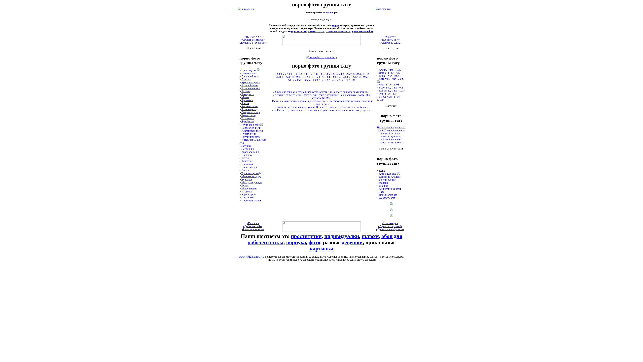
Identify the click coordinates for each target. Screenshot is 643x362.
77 (343, 79)
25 (344, 73)
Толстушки (247, 118)
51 (336, 76)
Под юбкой (247, 197)
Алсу (382, 170)
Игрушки (246, 191)
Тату (381, 191)
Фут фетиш (247, 121)
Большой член (249, 85)
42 (306, 76)
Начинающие (249, 73)
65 (303, 79)
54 (346, 76)
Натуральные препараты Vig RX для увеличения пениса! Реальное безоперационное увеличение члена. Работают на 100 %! (391, 135)
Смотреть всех (387, 197)
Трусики (246, 158)
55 (350, 76)
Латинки (246, 145)
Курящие (246, 179)
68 (313, 79)
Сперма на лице (250, 112)
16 (313, 73)
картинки (321, 249)
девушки (352, 242)
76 (340, 79)
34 (279, 76)
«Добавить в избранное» (253, 42)
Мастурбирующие (251, 182)
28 (354, 73)
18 (320, 73)
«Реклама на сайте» (390, 42)
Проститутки (249, 70)
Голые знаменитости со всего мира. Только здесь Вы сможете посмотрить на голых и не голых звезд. (322, 102)
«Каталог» (390, 36)
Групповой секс (250, 124)
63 (296, 79)
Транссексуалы (250, 173)
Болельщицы (248, 109)
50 (333, 76)
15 (310, 73)
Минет (245, 97)
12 (300, 73)
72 (326, 79)
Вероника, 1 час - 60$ (391, 87)
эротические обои (362, 31)
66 (306, 79)
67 (309, 79)
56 (353, 76)
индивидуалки (341, 236)
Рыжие (245, 170)
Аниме (245, 103)
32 (367, 73)
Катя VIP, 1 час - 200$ (391, 78)
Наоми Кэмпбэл (388, 194)
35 (283, 76)
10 (294, 73)
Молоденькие (249, 188)
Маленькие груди (251, 176)
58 (360, 76)
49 (330, 76)
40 (299, 76)
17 (317, 73)
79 (350, 79)
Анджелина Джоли (390, 188)
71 (323, 79)
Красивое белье (250, 151)
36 (286, 76)
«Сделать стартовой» (253, 39)
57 (356, 76)
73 (330, 79)
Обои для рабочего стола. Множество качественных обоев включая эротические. (321, 91)
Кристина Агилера (390, 176)
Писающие (247, 164)
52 (340, 76)
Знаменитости (249, 106)
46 (319, 76)
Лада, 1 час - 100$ (389, 84)
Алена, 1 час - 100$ (390, 69)
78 (346, 79)
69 (316, 79)
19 (324, 73)
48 (326, 76)
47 (323, 76)
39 (296, 76)
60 (366, 76)
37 (289, 76)
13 (303, 73)
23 (337, 73)
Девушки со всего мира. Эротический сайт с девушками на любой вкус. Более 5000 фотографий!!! (322, 96)
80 (353, 79)
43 (309, 76)
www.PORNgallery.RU (251, 256)
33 (276, 76)
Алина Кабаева (387, 173)
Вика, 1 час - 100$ (389, 75)
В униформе (248, 194)
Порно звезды (249, 167)
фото (314, 242)
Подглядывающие (251, 200)
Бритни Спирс (387, 179)
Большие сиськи (250, 88)
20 (327, 73)
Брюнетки (247, 100)
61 (289, 79)
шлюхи (370, 236)
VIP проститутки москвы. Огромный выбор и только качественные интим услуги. (321, 110)
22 (334, 73)
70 (319, 79)
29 (357, 73)
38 (293, 76)
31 (364, 73)
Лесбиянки (247, 148)
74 (333, 79)
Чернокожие (248, 115)
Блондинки (247, 94)
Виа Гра (383, 185)
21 (330, 73)
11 (297, 73)
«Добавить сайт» (390, 39)
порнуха (296, 242)
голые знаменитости (338, 31)
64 (299, 79)
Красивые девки (250, 82)
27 (350, 73)
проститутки (299, 31)
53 (343, 76)
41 (303, 76)
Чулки (244, 185)
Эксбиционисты (250, 136)
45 (316, 76)
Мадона (383, 182)
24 (340, 73)
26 (347, 73)
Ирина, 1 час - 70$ (389, 72)
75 (336, 79)
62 (293, 79)
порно (330, 12)
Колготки (246, 161)
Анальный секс (250, 76)
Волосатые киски (251, 127)
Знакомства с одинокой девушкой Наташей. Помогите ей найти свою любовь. (321, 107)
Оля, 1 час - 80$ (388, 93)
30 (360, 73)
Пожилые (247, 155)
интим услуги (316, 31)
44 (313, 76)
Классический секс (252, 130)
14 (307, 73)
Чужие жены (248, 133)
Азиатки (246, 79)
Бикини (245, 91)
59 (363, 76)
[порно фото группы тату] (253, 26)
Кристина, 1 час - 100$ (392, 90)
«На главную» (253, 36)
